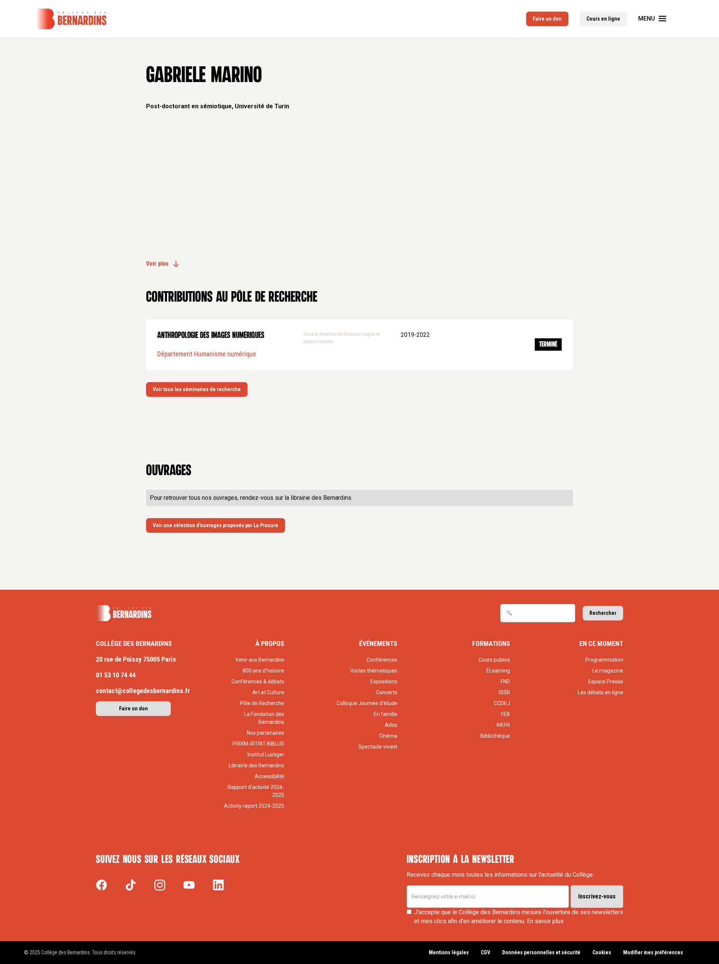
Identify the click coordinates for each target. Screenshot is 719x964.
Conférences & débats (257, 682)
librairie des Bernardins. (321, 497)
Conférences (382, 660)
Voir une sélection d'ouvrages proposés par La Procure (215, 525)
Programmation (604, 660)
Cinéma (388, 736)
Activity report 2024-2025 (254, 806)
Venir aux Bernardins (259, 660)
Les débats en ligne (600, 692)
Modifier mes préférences (653, 952)
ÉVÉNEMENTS (378, 643)
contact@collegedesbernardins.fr (143, 691)
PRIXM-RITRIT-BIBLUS (258, 744)
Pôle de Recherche (262, 703)
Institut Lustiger (266, 755)
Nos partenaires (265, 733)
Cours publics (494, 660)
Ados (391, 725)
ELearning (498, 671)
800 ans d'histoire (263, 671)
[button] (657, 19)
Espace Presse (605, 682)
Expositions (383, 682)
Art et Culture (268, 692)
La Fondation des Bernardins (264, 718)
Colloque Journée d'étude (367, 703)
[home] (71, 19)
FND (505, 682)
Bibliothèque (495, 736)
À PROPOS (269, 643)
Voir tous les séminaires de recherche (197, 389)
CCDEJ (502, 703)
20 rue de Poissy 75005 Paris (136, 659)
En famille (385, 714)
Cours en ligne (603, 19)
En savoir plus (545, 921)
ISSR (504, 692)
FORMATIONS (491, 643)
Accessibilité (269, 776)
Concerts (386, 692)
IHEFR (503, 725)
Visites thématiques (373, 671)
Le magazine (607, 671)
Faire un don (547, 19)
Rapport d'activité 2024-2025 (256, 791)
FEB (505, 714)
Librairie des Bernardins (256, 765)
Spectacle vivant (377, 747)
